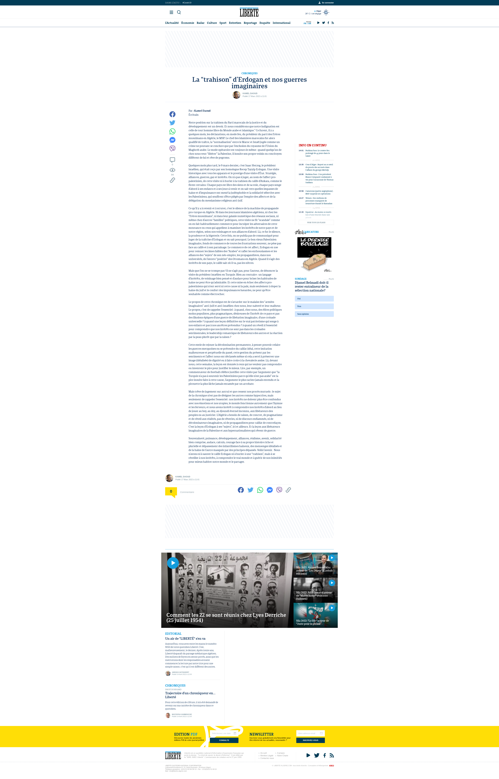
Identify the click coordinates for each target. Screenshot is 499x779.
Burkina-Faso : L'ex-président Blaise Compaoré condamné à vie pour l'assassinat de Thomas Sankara (320, 178)
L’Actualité (172, 23)
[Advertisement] (249, 49)
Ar (309, 23)
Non (299, 306)
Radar (200, 23)
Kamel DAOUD (250, 93)
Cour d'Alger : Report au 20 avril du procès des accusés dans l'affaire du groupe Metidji (319, 167)
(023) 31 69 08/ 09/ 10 (189, 769)
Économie (187, 23)
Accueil (263, 753)
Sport (222, 23)
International (281, 23)
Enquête (265, 23)
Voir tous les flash (316, 222)
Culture (212, 23)
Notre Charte (282, 755)
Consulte (224, 740)
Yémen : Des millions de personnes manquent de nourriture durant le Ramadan (319, 201)
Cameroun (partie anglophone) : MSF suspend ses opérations (320, 192)
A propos (281, 753)
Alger (313, 12)
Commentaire (187, 491)
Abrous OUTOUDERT (180, 672)
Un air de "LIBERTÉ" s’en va (185, 638)
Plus (331, 232)
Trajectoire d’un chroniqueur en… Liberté (190, 695)
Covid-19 (187, 3)
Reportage (250, 23)
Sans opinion (303, 314)
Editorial (173, 634)
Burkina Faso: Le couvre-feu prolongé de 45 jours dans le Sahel (318, 153)
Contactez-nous (267, 758)
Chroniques (175, 686)
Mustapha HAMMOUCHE (182, 714)
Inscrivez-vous (310, 740)
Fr (305, 23)
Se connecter (328, 3)
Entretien (235, 23)
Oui (299, 298)
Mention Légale (266, 755)
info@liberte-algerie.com (178, 771)
